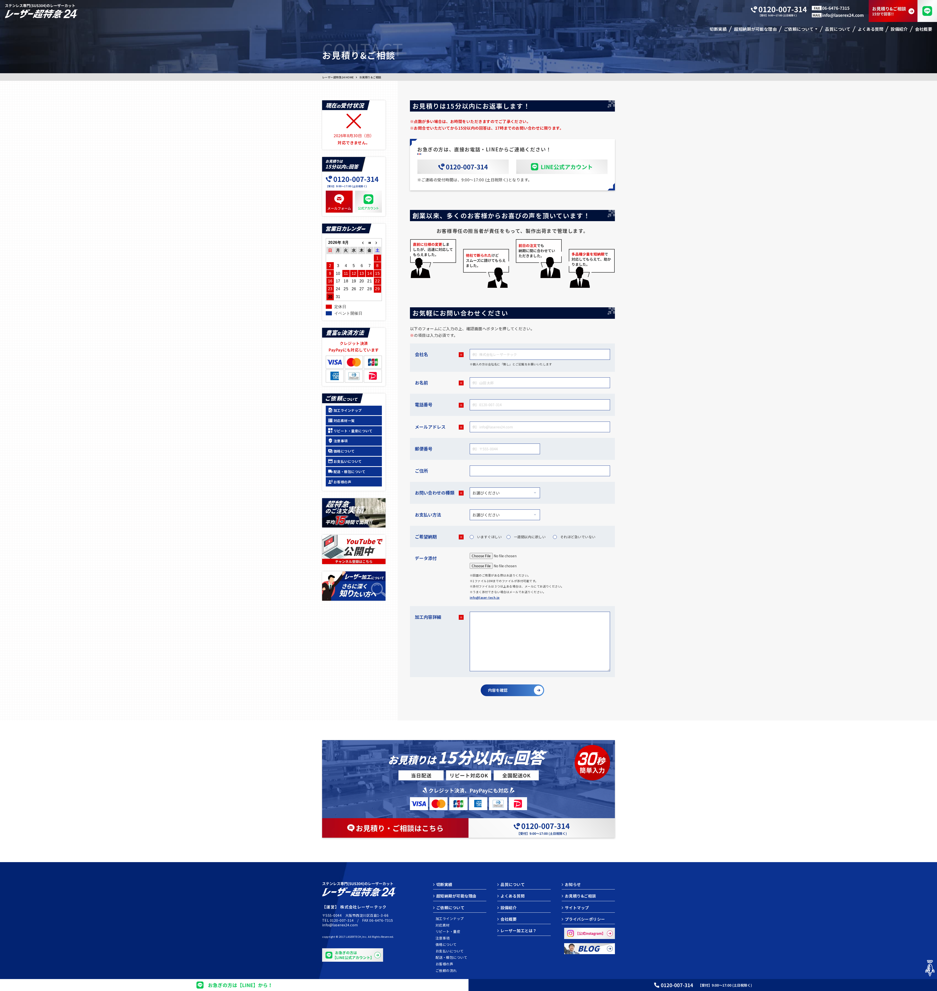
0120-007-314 (342, 920)
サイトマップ (577, 907)
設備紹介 (508, 907)
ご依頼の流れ (446, 970)
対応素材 (443, 925)
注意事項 (341, 440)
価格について (344, 451)
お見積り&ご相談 (580, 895)
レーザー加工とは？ (518, 930)
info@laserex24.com (340, 924)
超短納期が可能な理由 (456, 895)
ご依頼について (450, 907)
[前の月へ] (361, 242)
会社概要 (508, 919)
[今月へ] (369, 242)
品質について (512, 884)
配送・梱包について (349, 471)
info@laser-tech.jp (485, 597)
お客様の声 (342, 481)
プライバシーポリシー (585, 919)
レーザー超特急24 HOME (338, 77)
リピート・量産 (448, 931)
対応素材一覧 (344, 420)
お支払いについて (348, 461)
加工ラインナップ (348, 410)
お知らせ (573, 884)
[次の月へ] (377, 242)
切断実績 (444, 884)
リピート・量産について (353, 430)
